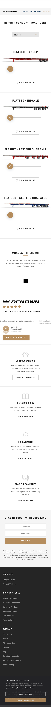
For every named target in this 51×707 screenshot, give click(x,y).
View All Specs (27, 83)
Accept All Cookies (25, 700)
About (5, 638)
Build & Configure (10, 598)
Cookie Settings (25, 694)
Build (25, 11)
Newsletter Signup (10, 611)
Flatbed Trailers (9, 584)
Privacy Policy (16, 688)
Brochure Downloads (11, 602)
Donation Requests (11, 655)
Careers (6, 647)
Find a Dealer (8, 615)
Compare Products (10, 606)
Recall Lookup (8, 664)
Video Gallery (8, 619)
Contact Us (7, 634)
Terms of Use (29, 688)
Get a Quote (35, 11)
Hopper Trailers (9, 579)
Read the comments (16, 337)
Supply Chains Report (12, 660)
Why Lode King (9, 642)
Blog (4, 651)
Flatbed (17, 34)
